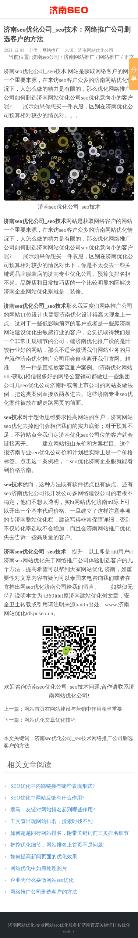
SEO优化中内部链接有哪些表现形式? (52, 786)
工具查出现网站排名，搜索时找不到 (51, 821)
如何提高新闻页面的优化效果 (43, 856)
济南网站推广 (79, 57)
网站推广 (51, 50)
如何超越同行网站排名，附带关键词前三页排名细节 (69, 833)
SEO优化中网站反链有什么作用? (47, 798)
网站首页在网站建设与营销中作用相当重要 (73, 709)
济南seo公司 (45, 57)
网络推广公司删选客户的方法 (43, 892)
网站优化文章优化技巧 (50, 720)
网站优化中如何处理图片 (38, 868)
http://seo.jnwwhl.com (69, 9)
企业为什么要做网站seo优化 (42, 880)
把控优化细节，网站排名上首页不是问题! (57, 845)
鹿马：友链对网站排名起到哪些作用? (52, 809)
